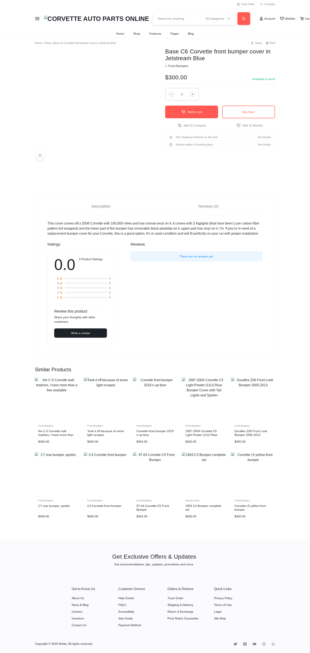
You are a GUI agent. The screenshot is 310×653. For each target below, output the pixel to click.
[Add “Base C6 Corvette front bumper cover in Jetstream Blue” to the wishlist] (249, 125)
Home (120, 33)
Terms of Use (223, 605)
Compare (269, 4)
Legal (217, 611)
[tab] (101, 206)
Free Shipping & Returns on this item (197, 137)
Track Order (248, 4)
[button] (192, 125)
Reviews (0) (208, 206)
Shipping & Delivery (180, 605)
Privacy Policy (223, 598)
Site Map (220, 618)
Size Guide (125, 618)
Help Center (126, 598)
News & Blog (80, 605)
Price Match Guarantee (182, 618)
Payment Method (129, 625)
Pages (174, 33)
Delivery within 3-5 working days (194, 144)
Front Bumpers (178, 66)
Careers (77, 611)
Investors (78, 618)
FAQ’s (122, 605)
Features (155, 33)
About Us (78, 598)
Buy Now (248, 112)
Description (101, 206)
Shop (136, 33)
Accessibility (126, 611)
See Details (264, 137)
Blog (191, 33)
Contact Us (79, 625)
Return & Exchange (180, 611)
